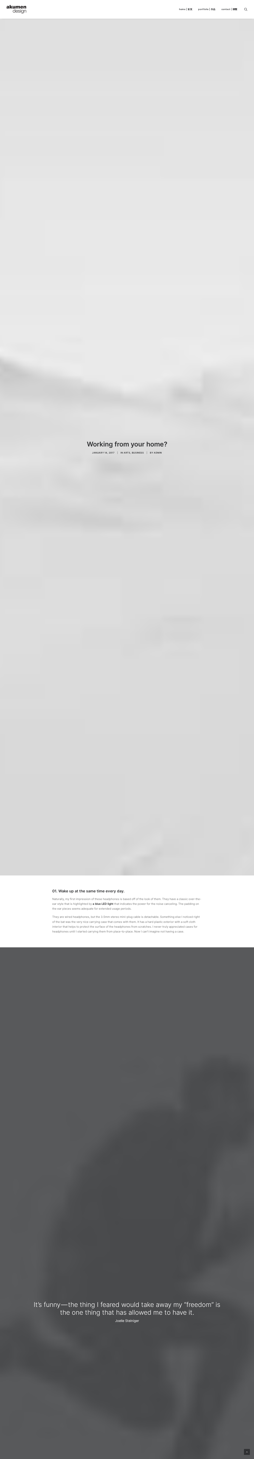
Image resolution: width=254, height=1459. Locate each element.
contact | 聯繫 (229, 9)
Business (138, 452)
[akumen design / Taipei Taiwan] (16, 9)
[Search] (245, 9)
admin (158, 452)
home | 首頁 (185, 9)
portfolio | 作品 (206, 9)
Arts (127, 452)
